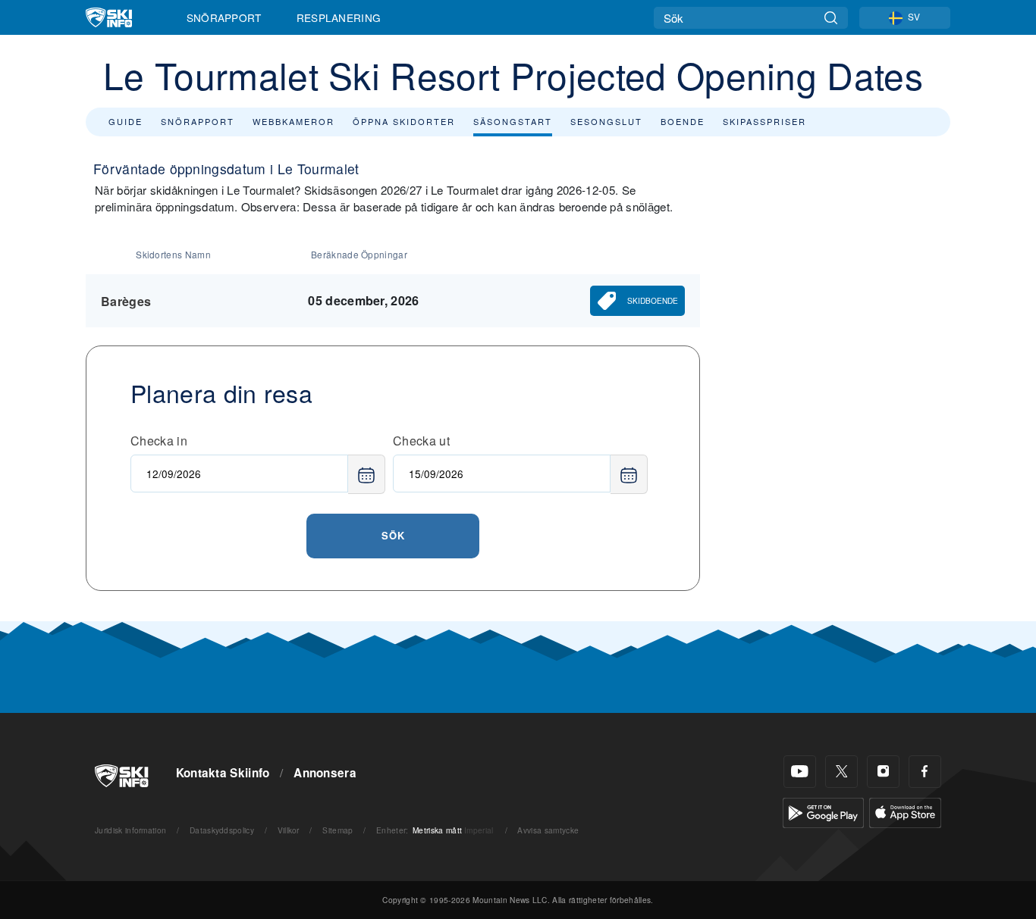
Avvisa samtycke (548, 830)
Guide (125, 121)
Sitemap (337, 830)
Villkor (289, 830)
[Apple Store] (905, 810)
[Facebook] (925, 771)
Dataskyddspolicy (222, 830)
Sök (393, 535)
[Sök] (831, 18)
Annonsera (325, 772)
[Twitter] (841, 771)
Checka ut (421, 440)
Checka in (158, 440)
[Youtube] (799, 771)
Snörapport (224, 17)
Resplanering (339, 17)
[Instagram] (883, 771)
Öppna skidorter (404, 121)
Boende (683, 121)
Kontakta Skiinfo (223, 772)
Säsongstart (512, 121)
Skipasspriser (764, 121)
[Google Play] (823, 810)
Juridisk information (130, 830)
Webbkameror (293, 121)
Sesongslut (606, 121)
